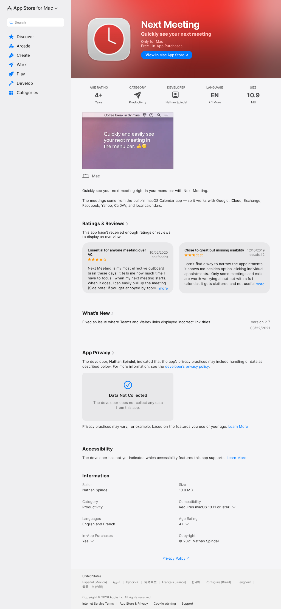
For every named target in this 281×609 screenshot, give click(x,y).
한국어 (196, 582)
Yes (85, 541)
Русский (132, 582)
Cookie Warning (165, 603)
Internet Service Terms (98, 603)
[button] (35, 37)
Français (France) (174, 582)
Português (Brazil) (218, 582)
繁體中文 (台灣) (92, 586)
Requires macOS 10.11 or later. (204, 507)
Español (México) (94, 582)
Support (187, 603)
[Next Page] (275, 268)
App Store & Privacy (134, 603)
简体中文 (150, 582)
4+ (181, 524)
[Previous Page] (77, 268)
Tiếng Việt (244, 582)
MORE (163, 288)
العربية (116, 582)
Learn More (238, 426)
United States (91, 576)
